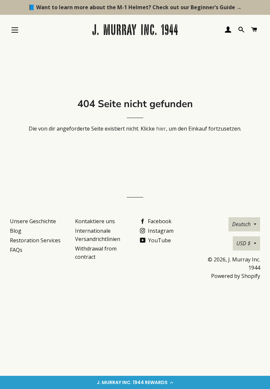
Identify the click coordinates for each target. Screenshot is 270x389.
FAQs (16, 250)
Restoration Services (35, 240)
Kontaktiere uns (95, 221)
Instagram (160, 230)
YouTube (159, 240)
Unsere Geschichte (33, 221)
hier (161, 128)
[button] (135, 382)
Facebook (159, 221)
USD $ (243, 243)
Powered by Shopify (235, 276)
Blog (15, 230)
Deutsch (241, 224)
